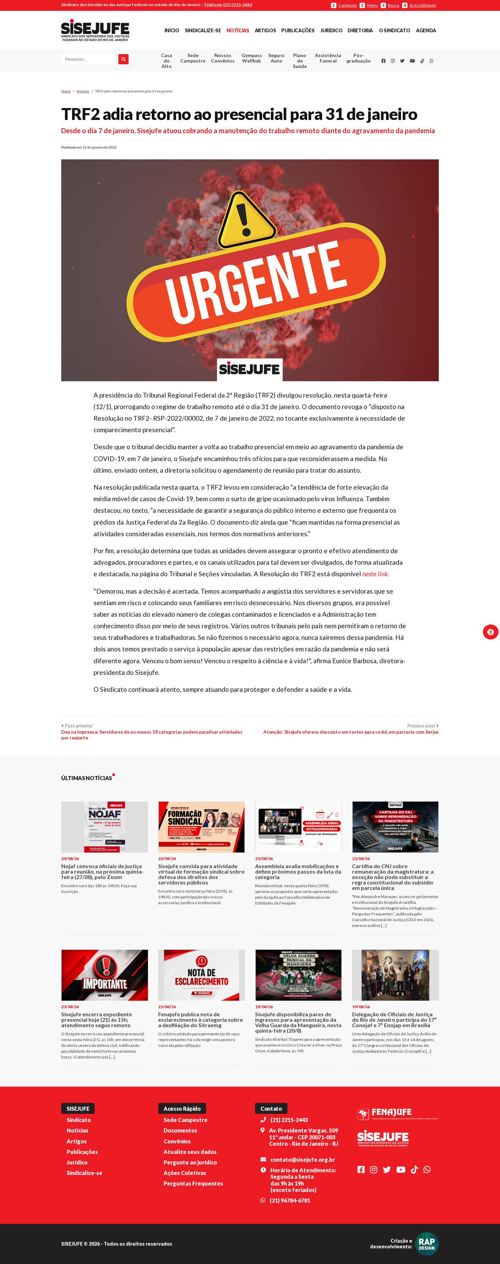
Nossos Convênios (223, 58)
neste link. (375, 574)
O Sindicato (394, 30)
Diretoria (360, 30)
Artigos (265, 30)
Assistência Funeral (328, 58)
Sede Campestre (192, 58)
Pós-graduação (359, 58)
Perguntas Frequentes (193, 1183)
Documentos (180, 1130)
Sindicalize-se (203, 30)
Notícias (238, 30)
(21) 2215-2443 (289, 1120)
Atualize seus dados (190, 1151)
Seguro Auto (276, 58)
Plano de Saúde (300, 60)
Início (172, 30)
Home (66, 91)
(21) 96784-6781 (290, 1200)
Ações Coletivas (185, 1173)
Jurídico (331, 30)
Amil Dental (317, 83)
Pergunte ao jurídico (190, 1162)
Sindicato (79, 1120)
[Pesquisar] (123, 59)
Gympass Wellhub (251, 58)
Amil (318, 75)
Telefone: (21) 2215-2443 (228, 4)
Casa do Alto (166, 60)
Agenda (426, 30)
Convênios (177, 1141)
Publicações (297, 30)
